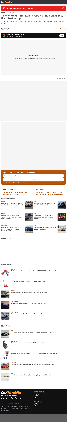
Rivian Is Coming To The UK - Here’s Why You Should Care (29, 292)
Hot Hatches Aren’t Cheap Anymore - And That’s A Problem (29, 303)
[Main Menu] (65, 2)
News (3, 201)
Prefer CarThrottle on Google (15, 34)
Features (4, 226)
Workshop (14, 269)
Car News (10, 13)
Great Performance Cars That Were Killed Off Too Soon (28, 314)
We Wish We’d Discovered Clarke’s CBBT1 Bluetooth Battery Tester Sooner (34, 353)
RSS (35, 400)
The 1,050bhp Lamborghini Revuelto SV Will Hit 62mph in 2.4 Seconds (32, 332)
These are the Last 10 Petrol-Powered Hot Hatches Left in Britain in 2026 (33, 364)
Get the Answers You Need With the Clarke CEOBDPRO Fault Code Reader (34, 271)
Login (35, 403)
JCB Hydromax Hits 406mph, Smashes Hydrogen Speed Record (31, 375)
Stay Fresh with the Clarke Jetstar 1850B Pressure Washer (29, 343)
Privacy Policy (29, 182)
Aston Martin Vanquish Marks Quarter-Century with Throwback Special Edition (11, 217)
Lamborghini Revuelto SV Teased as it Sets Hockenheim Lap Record (12, 204)
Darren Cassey (5, 28)
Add (61, 35)
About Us (36, 394)
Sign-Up (36, 404)
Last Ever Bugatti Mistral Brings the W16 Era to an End (45, 228)
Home (3, 13)
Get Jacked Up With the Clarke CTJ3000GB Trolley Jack (28, 281)
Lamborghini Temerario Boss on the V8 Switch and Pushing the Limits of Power (11, 229)
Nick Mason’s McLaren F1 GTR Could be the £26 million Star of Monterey (43, 217)
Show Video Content (33, 55)
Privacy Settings (38, 401)
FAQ (35, 397)
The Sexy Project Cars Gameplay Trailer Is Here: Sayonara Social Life (16, 193)
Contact (36, 395)
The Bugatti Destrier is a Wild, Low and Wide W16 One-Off (44, 204)
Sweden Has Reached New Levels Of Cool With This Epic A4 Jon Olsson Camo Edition (49, 193)
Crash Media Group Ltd (11, 403)
